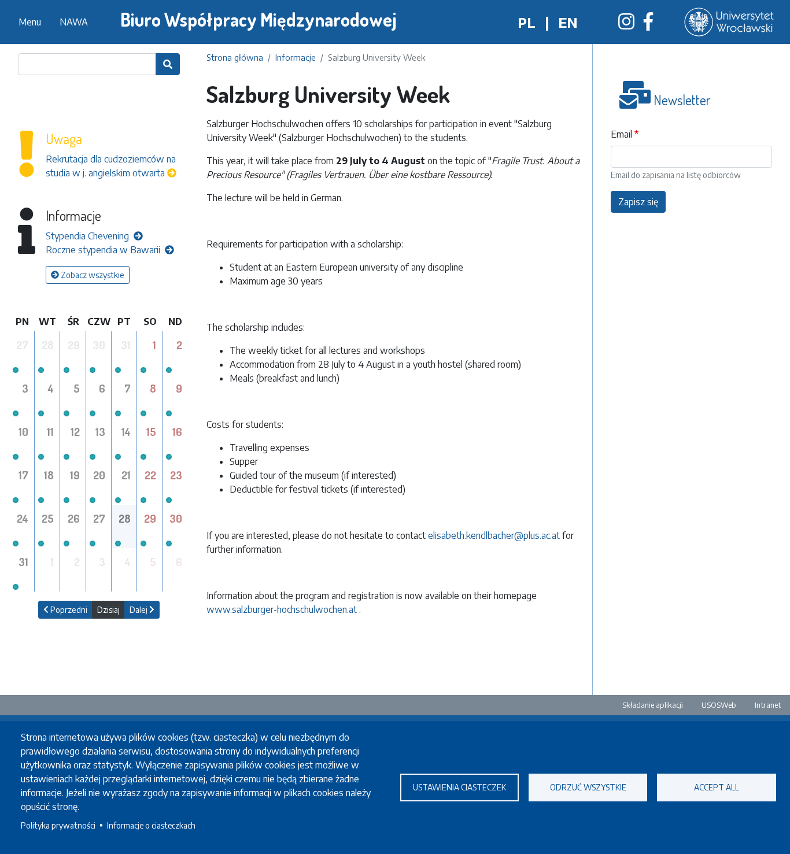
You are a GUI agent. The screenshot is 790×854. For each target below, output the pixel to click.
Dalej (139, 610)
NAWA (74, 22)
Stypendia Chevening (88, 236)
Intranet (768, 704)
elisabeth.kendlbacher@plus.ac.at (494, 535)
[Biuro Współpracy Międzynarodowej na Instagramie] (626, 25)
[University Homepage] (730, 22)
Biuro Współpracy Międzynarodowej (258, 19)
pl (527, 22)
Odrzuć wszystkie (588, 787)
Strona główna (234, 57)
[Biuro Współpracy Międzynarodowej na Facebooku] (648, 25)
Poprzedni (68, 610)
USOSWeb (719, 704)
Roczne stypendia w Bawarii (104, 250)
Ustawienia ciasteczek (459, 787)
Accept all (716, 787)
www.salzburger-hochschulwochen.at (281, 609)
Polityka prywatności (58, 825)
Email (621, 134)
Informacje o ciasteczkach (151, 825)
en (568, 22)
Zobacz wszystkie (91, 275)
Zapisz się (638, 202)
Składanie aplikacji (652, 704)
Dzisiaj (108, 610)
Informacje (295, 57)
